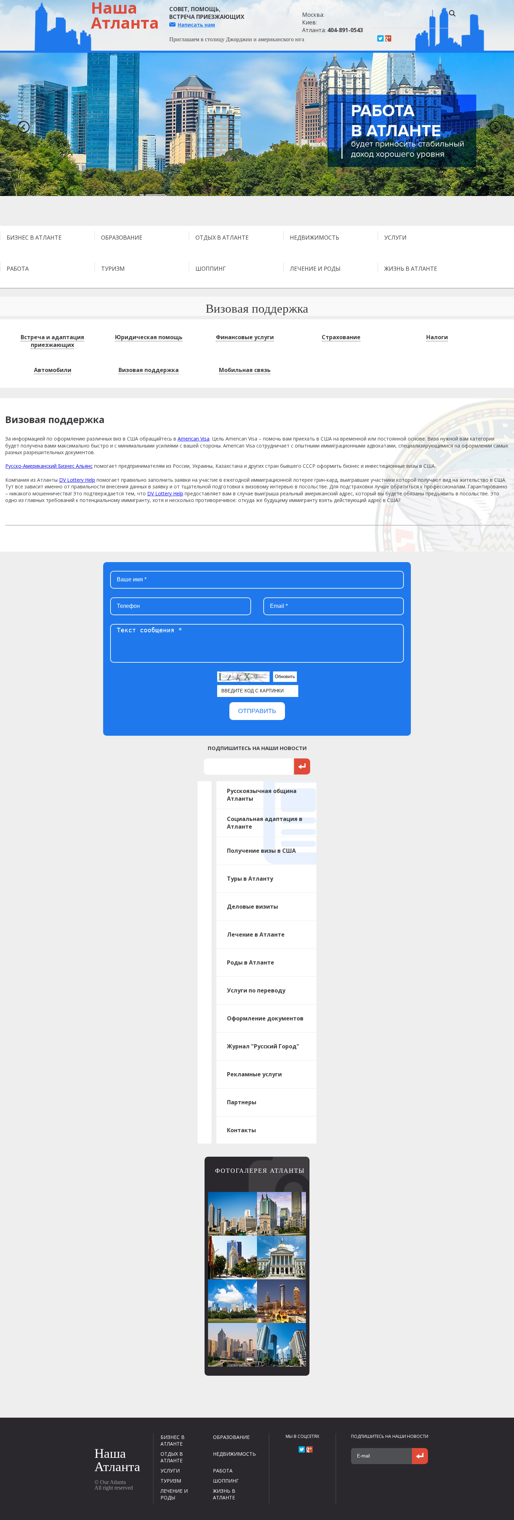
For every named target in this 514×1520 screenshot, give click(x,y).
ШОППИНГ (210, 268)
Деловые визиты (252, 906)
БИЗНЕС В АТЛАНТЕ (34, 237)
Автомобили (52, 370)
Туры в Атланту (250, 878)
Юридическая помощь (149, 337)
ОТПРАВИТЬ (257, 710)
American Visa (193, 438)
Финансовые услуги (245, 337)
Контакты (241, 1130)
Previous (20, 124)
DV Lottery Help (77, 480)
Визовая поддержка (149, 370)
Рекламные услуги (254, 1074)
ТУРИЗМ (113, 268)
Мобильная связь (245, 370)
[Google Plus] (388, 38)
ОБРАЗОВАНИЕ (121, 237)
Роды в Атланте (250, 962)
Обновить (285, 676)
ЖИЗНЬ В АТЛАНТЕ (410, 268)
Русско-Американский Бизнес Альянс (49, 466)
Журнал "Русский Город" (263, 1046)
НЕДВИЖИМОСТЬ (314, 237)
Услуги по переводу (256, 990)
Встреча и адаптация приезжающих (52, 341)
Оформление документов (265, 1018)
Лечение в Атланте (256, 934)
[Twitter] (380, 38)
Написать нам (196, 24)
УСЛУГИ (395, 237)
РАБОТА (18, 268)
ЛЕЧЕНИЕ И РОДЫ (315, 268)
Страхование (341, 337)
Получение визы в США (261, 850)
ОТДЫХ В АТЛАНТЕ (222, 237)
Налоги (437, 337)
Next (493, 124)
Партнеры (241, 1102)
